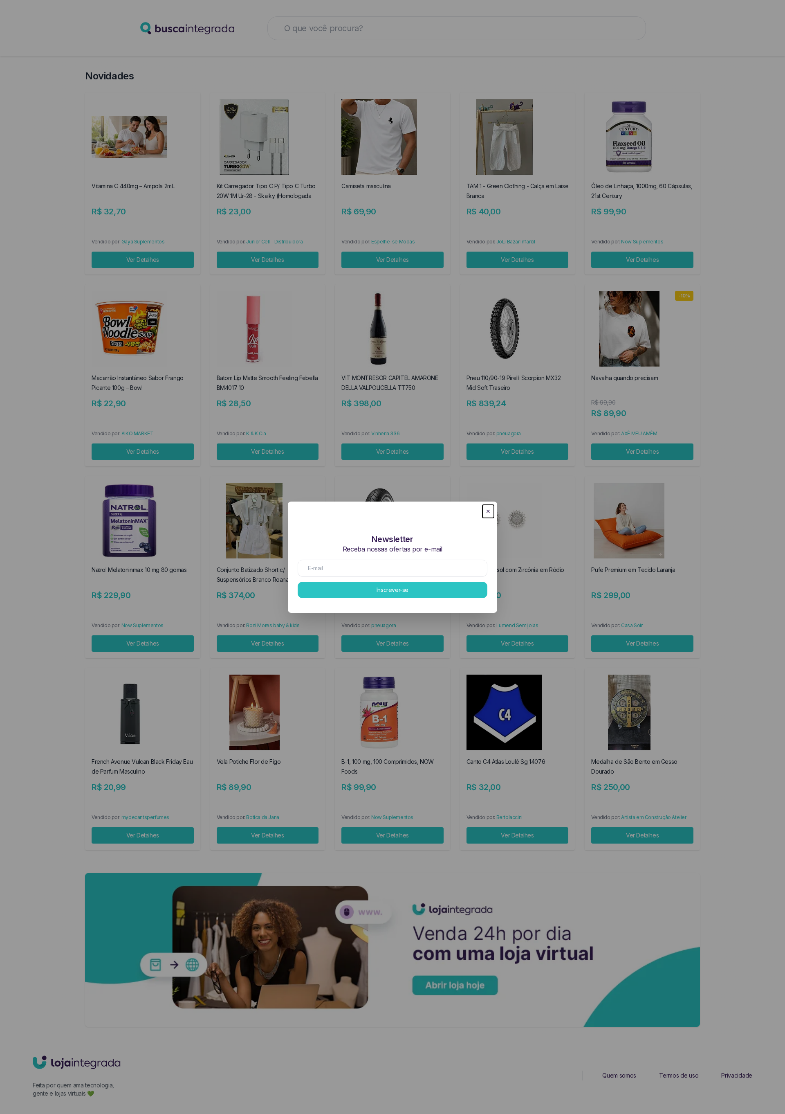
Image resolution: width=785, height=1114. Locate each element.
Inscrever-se (392, 589)
